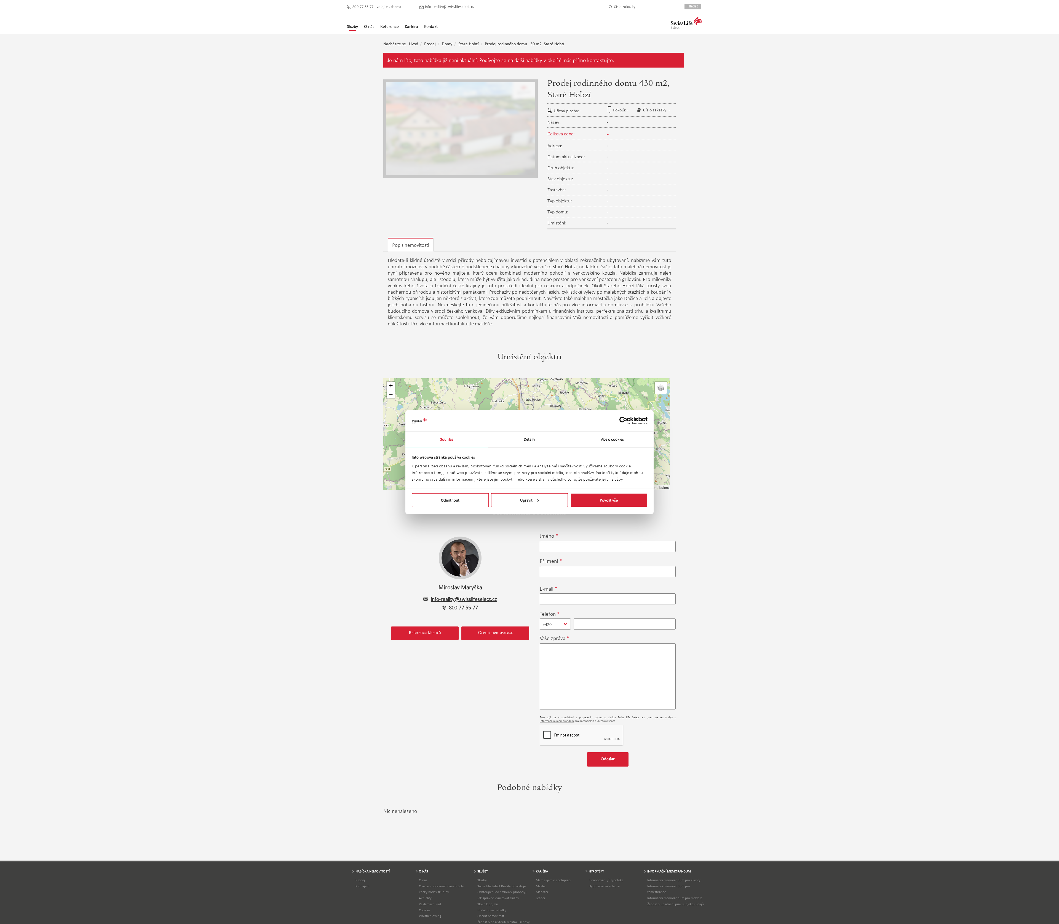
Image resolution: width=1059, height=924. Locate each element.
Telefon (548, 613)
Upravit (526, 500)
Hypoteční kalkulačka (604, 886)
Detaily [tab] (529, 438)
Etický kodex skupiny (434, 892)
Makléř (541, 886)
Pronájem (362, 886)
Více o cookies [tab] (612, 438)
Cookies (424, 910)
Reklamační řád (430, 904)
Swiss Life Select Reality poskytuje (501, 886)
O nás (423, 880)
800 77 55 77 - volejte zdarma (377, 7)
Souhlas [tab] (446, 438)
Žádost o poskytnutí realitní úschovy (503, 922)
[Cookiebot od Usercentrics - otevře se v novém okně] (623, 421)
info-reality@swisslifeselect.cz (450, 7)
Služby (482, 880)
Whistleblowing (430, 916)
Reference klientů (425, 633)
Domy (447, 44)
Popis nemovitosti (410, 245)
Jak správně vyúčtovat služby (498, 898)
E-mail (546, 588)
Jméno (547, 535)
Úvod (413, 44)
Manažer (542, 892)
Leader (540, 898)
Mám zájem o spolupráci (553, 880)
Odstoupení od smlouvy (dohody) (501, 892)
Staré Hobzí (468, 44)
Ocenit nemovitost (495, 633)
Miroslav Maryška (460, 587)
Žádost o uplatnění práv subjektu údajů (675, 904)
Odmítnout (450, 500)
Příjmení (549, 561)
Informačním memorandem (557, 721)
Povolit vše (609, 500)
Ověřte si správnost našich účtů (441, 886)
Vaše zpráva (552, 638)
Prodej (430, 44)
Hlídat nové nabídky (491, 910)
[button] (391, 386)
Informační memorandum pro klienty (673, 880)
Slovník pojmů (487, 904)
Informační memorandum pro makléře (674, 898)
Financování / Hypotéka (606, 880)
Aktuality (425, 898)
